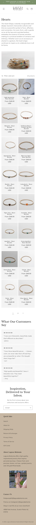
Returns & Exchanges (10, 433)
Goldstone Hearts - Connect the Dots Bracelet (26, 127)
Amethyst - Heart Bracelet (9, 242)
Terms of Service (8, 441)
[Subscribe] (30, 408)
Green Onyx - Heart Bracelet (9, 270)
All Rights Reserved (28, 521)
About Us (6, 425)
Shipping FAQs (8, 429)
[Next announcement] (33, 2)
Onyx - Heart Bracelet (26, 98)
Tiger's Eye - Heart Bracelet (9, 213)
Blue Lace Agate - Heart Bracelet (26, 156)
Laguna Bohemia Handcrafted (15, 521)
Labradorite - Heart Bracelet (26, 185)
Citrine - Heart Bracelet (26, 270)
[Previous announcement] (3, 2)
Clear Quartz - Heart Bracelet (26, 299)
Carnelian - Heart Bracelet (26, 213)
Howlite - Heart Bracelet (9, 185)
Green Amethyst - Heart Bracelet (26, 242)
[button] (4, 9)
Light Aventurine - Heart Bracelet (9, 98)
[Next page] (23, 313)
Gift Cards (6, 445)
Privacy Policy (8, 437)
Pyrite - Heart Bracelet (10, 299)
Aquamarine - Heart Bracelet (10, 156)
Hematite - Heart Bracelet (10, 126)
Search (5, 421)
